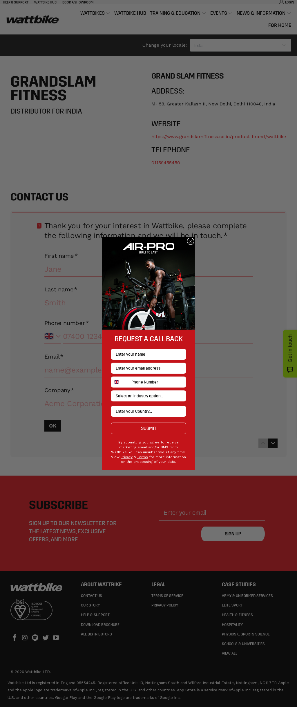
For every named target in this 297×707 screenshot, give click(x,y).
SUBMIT (148, 428)
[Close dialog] (190, 241)
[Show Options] (181, 396)
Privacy (127, 457)
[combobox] (119, 382)
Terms (142, 457)
